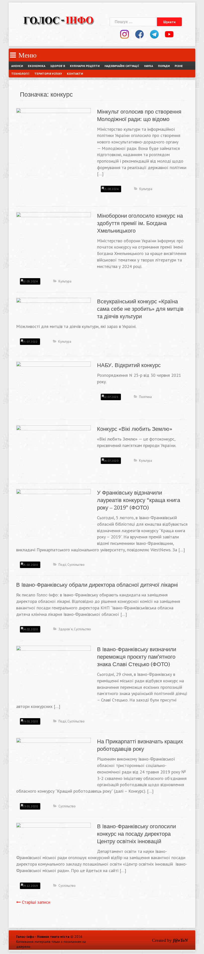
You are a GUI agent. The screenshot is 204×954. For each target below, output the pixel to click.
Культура (145, 189)
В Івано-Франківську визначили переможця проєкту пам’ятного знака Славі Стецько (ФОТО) (136, 656)
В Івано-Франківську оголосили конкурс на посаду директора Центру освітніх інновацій (136, 833)
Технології (20, 73)
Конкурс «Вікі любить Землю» (134, 429)
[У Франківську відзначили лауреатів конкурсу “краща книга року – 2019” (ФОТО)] (53, 516)
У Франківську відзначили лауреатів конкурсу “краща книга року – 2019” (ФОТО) (138, 500)
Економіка (36, 66)
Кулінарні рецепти (85, 66)
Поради (164, 66)
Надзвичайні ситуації (121, 66)
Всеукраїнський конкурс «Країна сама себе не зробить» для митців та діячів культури (140, 308)
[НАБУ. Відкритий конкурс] (53, 386)
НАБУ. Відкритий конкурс (129, 365)
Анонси (17, 66)
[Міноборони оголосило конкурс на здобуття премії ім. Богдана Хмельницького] (53, 238)
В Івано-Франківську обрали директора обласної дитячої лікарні (97, 585)
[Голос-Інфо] (58, 19)
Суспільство (76, 565)
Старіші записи (36, 902)
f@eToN (180, 940)
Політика (145, 397)
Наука (148, 66)
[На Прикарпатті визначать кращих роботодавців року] (53, 760)
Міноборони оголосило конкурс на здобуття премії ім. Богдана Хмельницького (140, 223)
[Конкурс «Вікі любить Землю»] (53, 444)
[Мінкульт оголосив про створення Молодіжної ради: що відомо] (53, 154)
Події (62, 565)
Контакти (75, 73)
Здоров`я (57, 66)
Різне (179, 66)
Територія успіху (48, 73)
